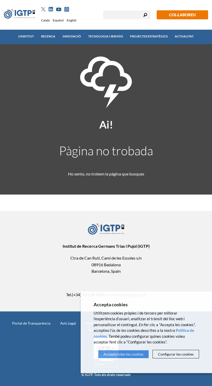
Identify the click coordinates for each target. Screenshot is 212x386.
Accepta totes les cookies (123, 354)
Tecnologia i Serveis (105, 36)
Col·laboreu (182, 14)
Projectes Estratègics (149, 36)
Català (45, 20)
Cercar (145, 15)
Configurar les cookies (176, 354)
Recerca (48, 36)
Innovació (72, 36)
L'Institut (26, 36)
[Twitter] (43, 9)
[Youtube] (58, 9)
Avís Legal (68, 323)
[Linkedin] (51, 9)
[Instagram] (66, 9)
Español (58, 20)
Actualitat (184, 36)
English (72, 20)
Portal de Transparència (31, 323)
